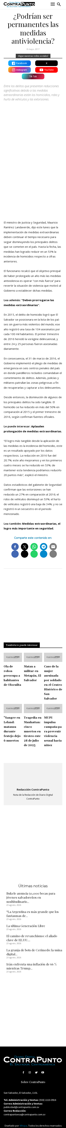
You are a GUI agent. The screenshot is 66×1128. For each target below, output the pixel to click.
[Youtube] (42, 1072)
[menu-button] (52, 4)
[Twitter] (36, 1072)
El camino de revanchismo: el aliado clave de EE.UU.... (31, 938)
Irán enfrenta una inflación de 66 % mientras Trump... (31, 966)
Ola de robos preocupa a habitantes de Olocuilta (12, 676)
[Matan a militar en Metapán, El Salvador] (33, 657)
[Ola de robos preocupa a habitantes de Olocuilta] (13, 657)
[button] (58, 4)
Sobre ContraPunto (33, 1082)
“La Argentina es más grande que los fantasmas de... (32, 914)
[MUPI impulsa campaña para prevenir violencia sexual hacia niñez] (53, 708)
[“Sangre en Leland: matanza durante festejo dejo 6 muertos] (13, 708)
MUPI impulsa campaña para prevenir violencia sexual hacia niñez (53, 731)
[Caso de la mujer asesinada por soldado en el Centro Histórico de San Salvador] (53, 657)
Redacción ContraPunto (33, 789)
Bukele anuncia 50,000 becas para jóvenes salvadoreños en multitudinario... (30, 897)
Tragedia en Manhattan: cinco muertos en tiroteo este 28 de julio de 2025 (32, 731)
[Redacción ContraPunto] (33, 775)
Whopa (23, 1125)
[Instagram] (29, 1072)
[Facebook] (23, 1072)
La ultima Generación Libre (26, 926)
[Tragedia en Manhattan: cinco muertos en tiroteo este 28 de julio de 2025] (33, 708)
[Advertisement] (33, 181)
